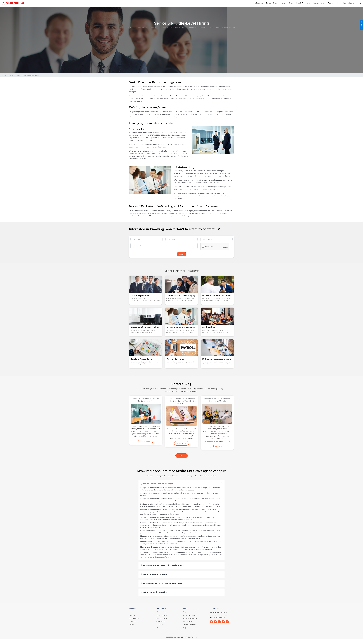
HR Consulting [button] (258, 3)
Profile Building (161, 612)
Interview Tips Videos (190, 608)
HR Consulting (161, 602)
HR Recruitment (13, 75)
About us (132, 605)
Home (4, 75)
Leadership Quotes (189, 605)
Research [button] (331, 3)
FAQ (184, 618)
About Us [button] (351, 3)
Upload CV (361, 25)
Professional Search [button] (286, 3)
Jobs (344, 3)
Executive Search (161, 608)
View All (182, 446)
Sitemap (132, 615)
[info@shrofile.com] (215, 612)
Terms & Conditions (189, 615)
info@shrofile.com (220, 608)
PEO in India (160, 615)
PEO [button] (339, 3)
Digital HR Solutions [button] (303, 3)
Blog (359, 3)
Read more (145, 436)
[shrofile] (12, 3)
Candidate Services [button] (319, 3)
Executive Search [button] (271, 3)
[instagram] (227, 612)
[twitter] (223, 612)
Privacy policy (187, 612)
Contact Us (132, 612)
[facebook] (211, 612)
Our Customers (134, 608)
